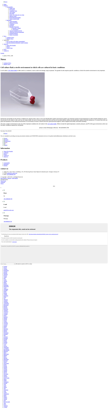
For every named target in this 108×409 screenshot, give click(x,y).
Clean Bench (15, 29)
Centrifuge (11, 24)
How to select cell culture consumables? (15, 41)
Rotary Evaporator (13, 34)
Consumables (9, 7)
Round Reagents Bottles (15, 17)
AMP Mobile (15, 178)
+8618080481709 (8, 221)
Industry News (9, 38)
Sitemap (9, 178)
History (8, 46)
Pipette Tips (12, 8)
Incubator (11, 25)
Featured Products (13, 33)
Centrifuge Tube (13, 11)
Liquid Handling (13, 21)
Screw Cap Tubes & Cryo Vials (16, 15)
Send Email (3, 181)
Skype (2, 183)
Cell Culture (12, 12)
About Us (6, 44)
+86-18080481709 (11, 174)
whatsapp (3, 182)
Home (5, 4)
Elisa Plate (11, 13)
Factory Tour (9, 48)
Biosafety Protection (14, 26)
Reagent (5, 165)
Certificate (6, 152)
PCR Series (12, 9)
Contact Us (6, 50)
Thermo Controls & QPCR (15, 30)
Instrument (8, 20)
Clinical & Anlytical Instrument (16, 32)
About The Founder (11, 45)
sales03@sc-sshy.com (12, 173)
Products (6, 5)
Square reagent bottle (14, 19)
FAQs (5, 49)
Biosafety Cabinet (16, 28)
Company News (10, 37)
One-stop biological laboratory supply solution (17, 42)
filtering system (12, 16)
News (5, 36)
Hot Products (4, 178)
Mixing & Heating (13, 23)
